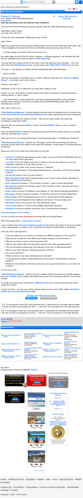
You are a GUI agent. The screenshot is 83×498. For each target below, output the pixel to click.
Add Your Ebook (66, 479)
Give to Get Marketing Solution (33, 333)
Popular (41, 479)
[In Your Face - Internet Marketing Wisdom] (13, 357)
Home (4, 479)
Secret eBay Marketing (70, 354)
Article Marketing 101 (30, 342)
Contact (15, 490)
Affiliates (5, 490)
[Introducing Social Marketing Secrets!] (53, 351)
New (48, 479)
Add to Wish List (49, 298)
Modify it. (34, 370)
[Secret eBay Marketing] (52, 356)
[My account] (80, 2)
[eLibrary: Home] (24, 2)
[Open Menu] (76, 2)
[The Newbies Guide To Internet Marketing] (13, 351)
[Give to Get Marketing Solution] (13, 336)
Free (55, 479)
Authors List (6, 487)
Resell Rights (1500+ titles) (14, 383)
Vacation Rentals (40, 470)
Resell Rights (73, 487)
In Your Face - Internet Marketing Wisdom (30, 355)
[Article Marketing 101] (11, 343)
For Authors (19, 487)
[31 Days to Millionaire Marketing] (53, 344)
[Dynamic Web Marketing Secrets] (53, 336)
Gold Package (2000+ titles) (14, 378)
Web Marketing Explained (58, 404)
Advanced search (17, 479)
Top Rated (31, 479)
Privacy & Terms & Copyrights (53, 487)
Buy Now (37, 382)
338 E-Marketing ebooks (37, 378)
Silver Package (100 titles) (14, 380)
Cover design (32, 487)
